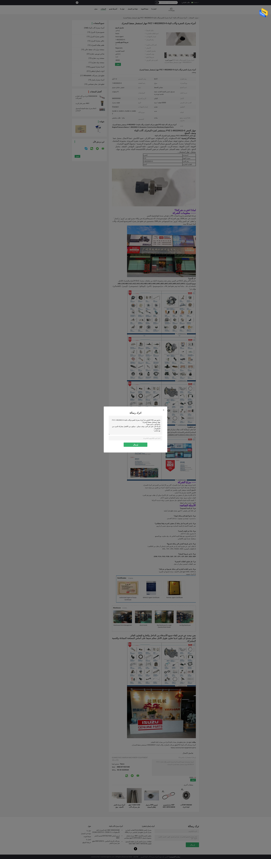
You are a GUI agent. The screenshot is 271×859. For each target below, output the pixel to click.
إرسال (135, 445)
